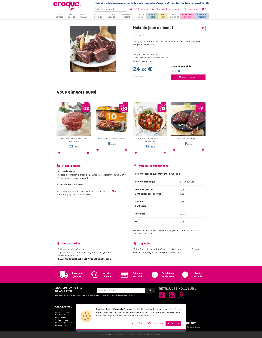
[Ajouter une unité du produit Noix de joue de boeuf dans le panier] (179, 71)
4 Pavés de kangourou (188, 138)
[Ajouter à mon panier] (88, 152)
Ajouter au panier (190, 77)
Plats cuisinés (71, 16)
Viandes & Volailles (84, 16)
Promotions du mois (187, 16)
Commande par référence (169, 9)
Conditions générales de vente (67, 323)
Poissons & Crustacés (97, 16)
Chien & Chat (163, 16)
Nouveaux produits (201, 16)
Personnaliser (156, 323)
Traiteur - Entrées (60, 16)
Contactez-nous (61, 320)
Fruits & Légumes (111, 16)
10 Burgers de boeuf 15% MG (111, 138)
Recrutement (60, 317)
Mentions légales (62, 325)
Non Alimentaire (174, 16)
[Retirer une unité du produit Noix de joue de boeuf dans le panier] (172, 71)
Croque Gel (120, 335)
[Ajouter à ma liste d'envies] (59, 152)
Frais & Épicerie (152, 16)
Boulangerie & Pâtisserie (126, 16)
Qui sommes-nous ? (63, 312)
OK (150, 290)
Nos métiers (60, 315)
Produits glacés (140, 16)
